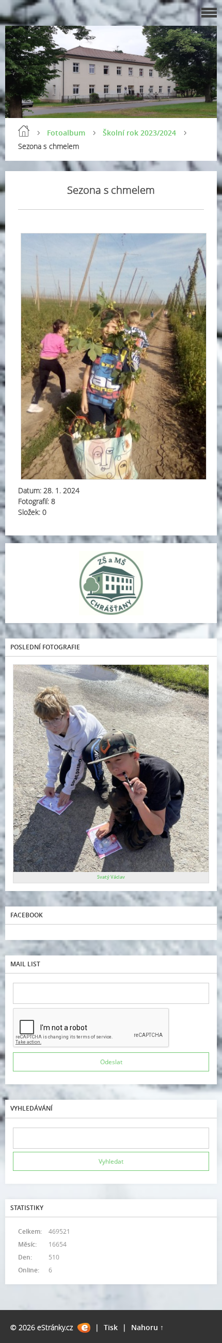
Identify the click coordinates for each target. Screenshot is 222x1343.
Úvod (23, 131)
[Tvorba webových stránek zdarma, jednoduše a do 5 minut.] (83, 1328)
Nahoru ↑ (147, 1327)
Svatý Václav (111, 877)
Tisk (111, 1327)
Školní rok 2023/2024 (139, 133)
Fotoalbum (66, 133)
